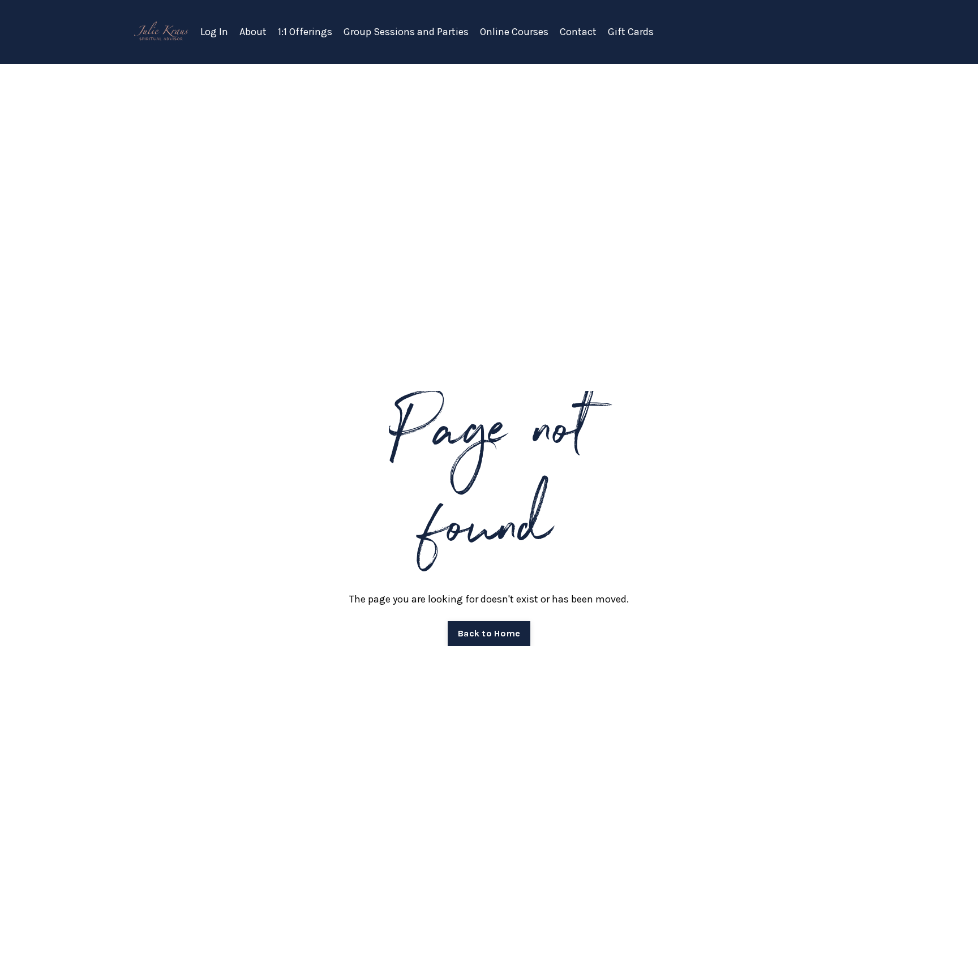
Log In (214, 31)
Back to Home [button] (489, 633)
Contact (578, 31)
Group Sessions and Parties (406, 31)
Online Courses (514, 31)
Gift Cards (631, 31)
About (253, 31)
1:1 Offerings (305, 31)
